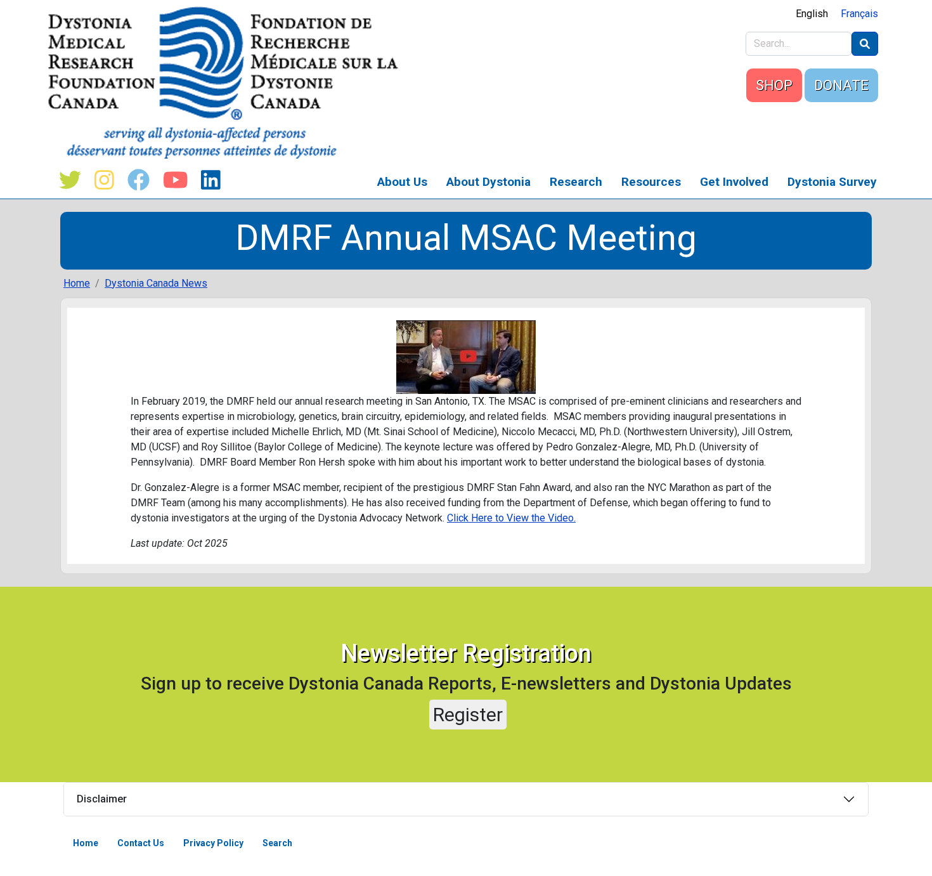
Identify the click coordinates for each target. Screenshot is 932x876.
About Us (402, 181)
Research (576, 181)
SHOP (774, 85)
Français (859, 14)
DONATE (841, 85)
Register (468, 714)
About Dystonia (488, 181)
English (812, 14)
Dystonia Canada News (156, 283)
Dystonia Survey (832, 181)
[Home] (228, 82)
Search (277, 843)
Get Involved (734, 181)
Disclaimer (102, 799)
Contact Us (140, 843)
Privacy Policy (213, 843)
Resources (651, 181)
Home (76, 283)
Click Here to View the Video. (511, 518)
